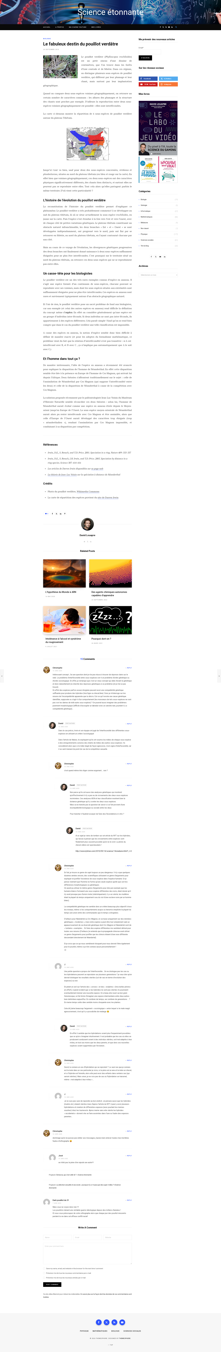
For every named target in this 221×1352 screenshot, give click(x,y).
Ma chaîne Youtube (77, 27)
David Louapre (87, 535)
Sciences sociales (147, 240)
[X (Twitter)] (106, 1322)
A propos (59, 27)
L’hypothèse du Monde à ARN (60, 592)
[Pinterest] (65, 513)
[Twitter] (31, 69)
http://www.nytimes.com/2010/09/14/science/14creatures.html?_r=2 (104, 851)
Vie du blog (145, 246)
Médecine (144, 223)
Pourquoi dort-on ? (101, 638)
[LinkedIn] (31, 75)
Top (111, 1345)
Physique (144, 234)
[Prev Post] (2, 675)
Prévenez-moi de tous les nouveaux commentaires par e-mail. (68, 1273)
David (60, 723)
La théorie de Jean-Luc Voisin (62, 474)
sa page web (97, 468)
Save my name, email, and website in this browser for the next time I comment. (74, 1268)
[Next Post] (219, 675)
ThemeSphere (125, 1338)
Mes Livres (96, 27)
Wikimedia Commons (88, 491)
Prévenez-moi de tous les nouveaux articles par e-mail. (66, 1278)
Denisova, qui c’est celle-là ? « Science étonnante (74, 1175)
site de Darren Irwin (108, 497)
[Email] (31, 81)
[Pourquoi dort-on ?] (110, 620)
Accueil (46, 27)
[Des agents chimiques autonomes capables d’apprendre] (110, 573)
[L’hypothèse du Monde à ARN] (64, 573)
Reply (129, 668)
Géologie (144, 205)
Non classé (145, 228)
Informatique (145, 211)
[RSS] (114, 1322)
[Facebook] (31, 63)
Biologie (47, 38)
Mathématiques (146, 217)
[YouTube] (122, 1322)
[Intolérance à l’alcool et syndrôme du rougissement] (64, 620)
